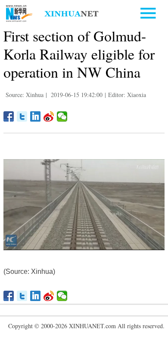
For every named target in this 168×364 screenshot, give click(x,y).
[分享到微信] (62, 116)
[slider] (134, 242)
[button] (12, 244)
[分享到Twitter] (22, 116)
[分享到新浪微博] (49, 116)
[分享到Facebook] (8, 116)
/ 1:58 (40, 242)
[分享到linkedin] (35, 116)
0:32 (29, 242)
